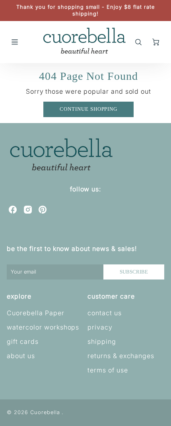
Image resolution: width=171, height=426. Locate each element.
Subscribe (134, 272)
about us (21, 356)
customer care (110, 296)
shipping (101, 341)
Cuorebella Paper (35, 313)
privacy (100, 327)
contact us (104, 313)
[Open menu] (15, 42)
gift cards (23, 341)
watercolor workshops (43, 327)
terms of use (107, 370)
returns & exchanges (120, 356)
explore (19, 296)
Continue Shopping (88, 109)
